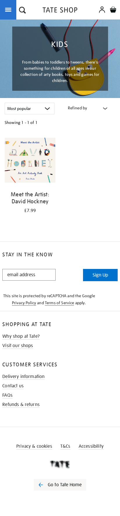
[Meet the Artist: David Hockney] (30, 161)
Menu (9, 9)
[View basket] (113, 10)
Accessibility (91, 446)
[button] (22, 11)
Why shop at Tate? (21, 336)
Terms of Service (59, 302)
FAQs (7, 395)
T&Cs (65, 446)
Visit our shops (17, 346)
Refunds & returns (21, 404)
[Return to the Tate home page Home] (60, 11)
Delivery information (23, 376)
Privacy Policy (24, 302)
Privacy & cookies (34, 446)
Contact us (13, 386)
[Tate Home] (60, 464)
